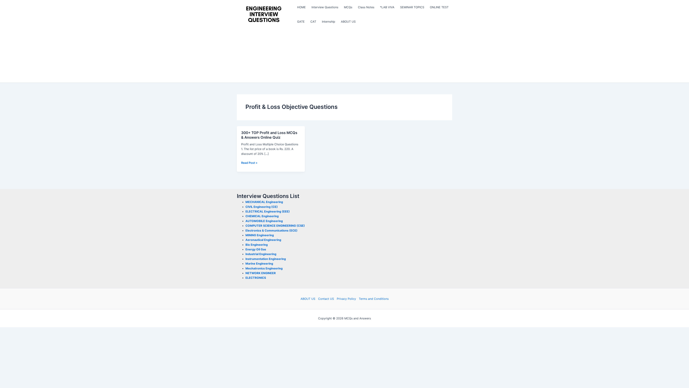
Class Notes (366, 7)
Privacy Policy (346, 299)
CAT (313, 21)
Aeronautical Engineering (263, 240)
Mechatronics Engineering (264, 268)
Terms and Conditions (374, 299)
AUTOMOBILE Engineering (264, 221)
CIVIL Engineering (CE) (261, 207)
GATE (301, 21)
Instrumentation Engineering (265, 259)
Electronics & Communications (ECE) (271, 230)
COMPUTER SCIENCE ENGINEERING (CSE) (275, 225)
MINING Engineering (259, 235)
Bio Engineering (256, 244)
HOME (301, 7)
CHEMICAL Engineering (262, 216)
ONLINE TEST (439, 7)
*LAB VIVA (387, 7)
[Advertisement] (344, 56)
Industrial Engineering (260, 254)
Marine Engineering (259, 263)
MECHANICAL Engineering (264, 202)
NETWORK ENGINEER (260, 273)
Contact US (326, 299)
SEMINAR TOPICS (412, 7)
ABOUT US (348, 21)
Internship (328, 21)
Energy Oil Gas (255, 249)
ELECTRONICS (255, 278)
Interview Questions (324, 7)
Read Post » (249, 163)
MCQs (348, 7)
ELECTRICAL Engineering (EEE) (267, 211)
